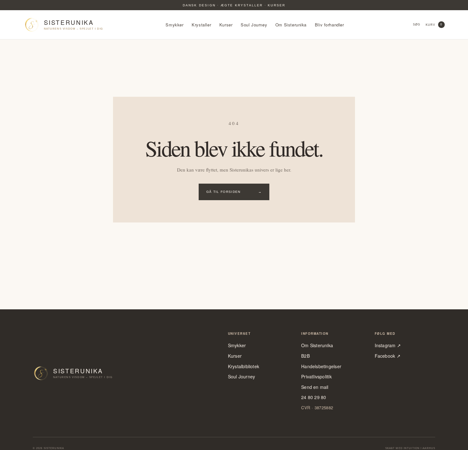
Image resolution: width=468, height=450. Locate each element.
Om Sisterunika (291, 24)
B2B (305, 356)
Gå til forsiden (234, 191)
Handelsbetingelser (321, 366)
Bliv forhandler (329, 24)
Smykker (174, 24)
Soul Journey (254, 24)
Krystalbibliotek (243, 366)
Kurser (226, 24)
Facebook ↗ (388, 356)
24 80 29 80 (313, 397)
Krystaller (201, 24)
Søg (416, 24)
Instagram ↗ (388, 345)
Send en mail (315, 387)
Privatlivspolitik (316, 377)
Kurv (434, 24)
